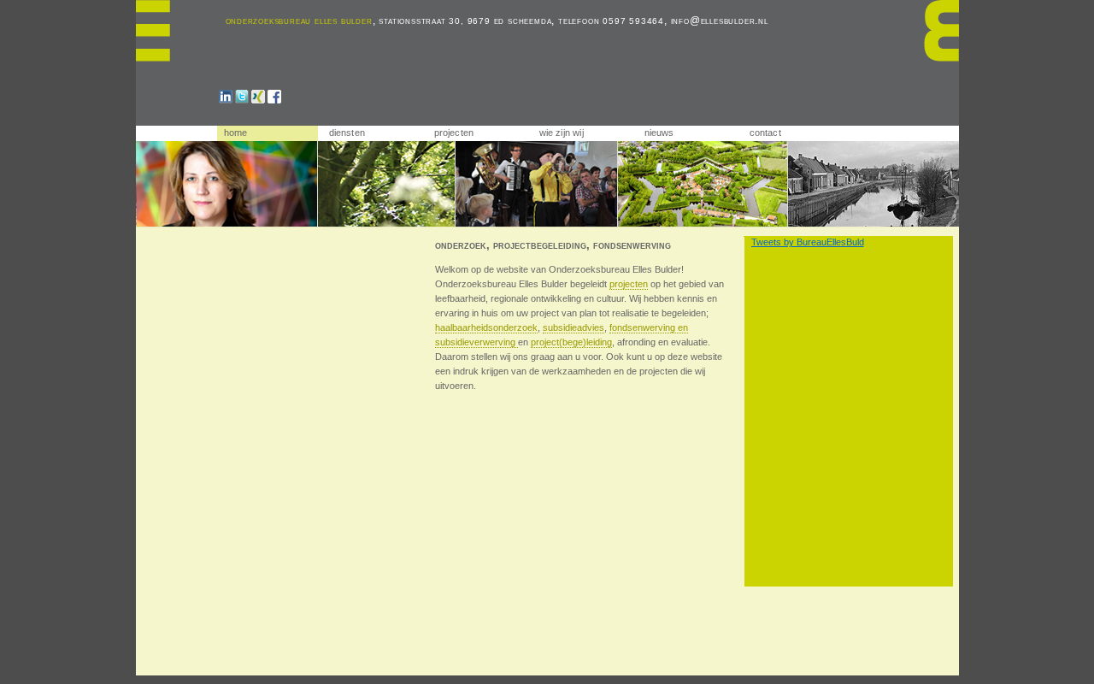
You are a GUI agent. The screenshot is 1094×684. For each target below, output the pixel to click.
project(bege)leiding (571, 342)
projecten (454, 132)
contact (765, 132)
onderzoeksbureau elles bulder (299, 21)
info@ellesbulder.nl (719, 21)
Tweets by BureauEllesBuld (807, 242)
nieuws (659, 132)
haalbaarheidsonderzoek (486, 327)
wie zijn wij (561, 132)
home (236, 132)
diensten (347, 132)
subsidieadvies (573, 327)
